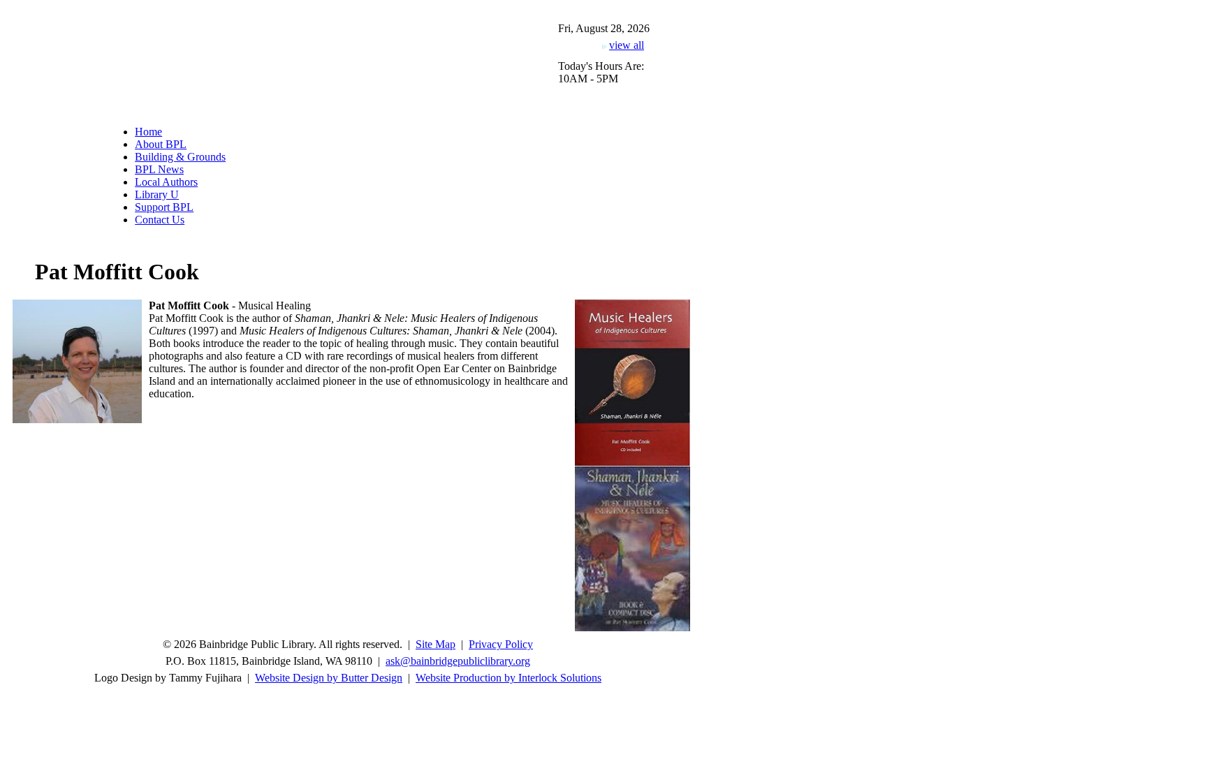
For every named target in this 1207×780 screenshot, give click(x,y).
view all (626, 45)
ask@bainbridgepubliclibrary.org (458, 661)
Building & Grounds (180, 157)
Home (148, 132)
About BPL (160, 144)
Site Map (435, 644)
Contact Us (159, 220)
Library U (157, 194)
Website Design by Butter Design (328, 678)
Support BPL (164, 207)
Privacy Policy (501, 644)
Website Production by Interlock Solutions (508, 678)
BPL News (159, 169)
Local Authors (166, 182)
